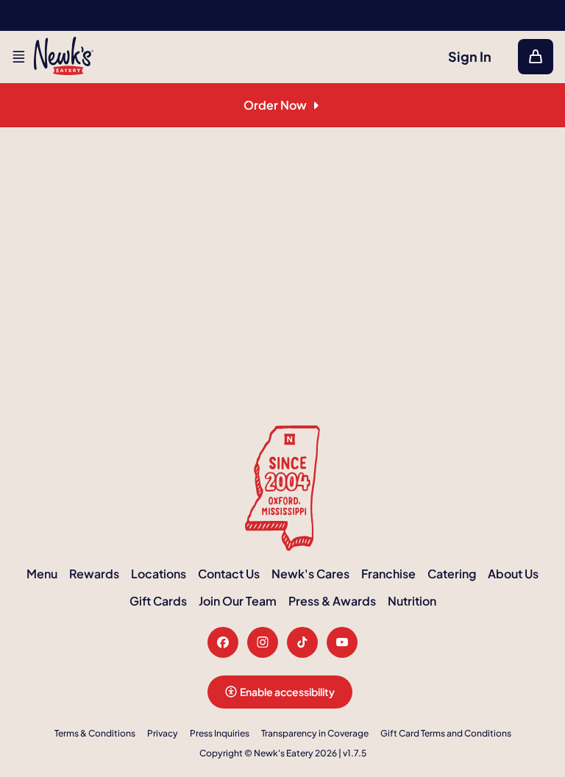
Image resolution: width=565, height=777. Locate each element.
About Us (513, 573)
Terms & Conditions (94, 733)
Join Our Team (238, 601)
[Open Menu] (18, 56)
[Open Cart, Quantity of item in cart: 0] (535, 56)
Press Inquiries (219, 733)
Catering (451, 573)
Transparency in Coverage (315, 733)
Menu (41, 573)
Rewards (94, 573)
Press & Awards (332, 601)
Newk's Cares (310, 573)
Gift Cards (158, 601)
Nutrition (412, 601)
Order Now (275, 105)
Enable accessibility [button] (287, 691)
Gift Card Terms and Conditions (445, 733)
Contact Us (229, 573)
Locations (158, 573)
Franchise (388, 573)
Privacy (162, 733)
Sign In (469, 56)
